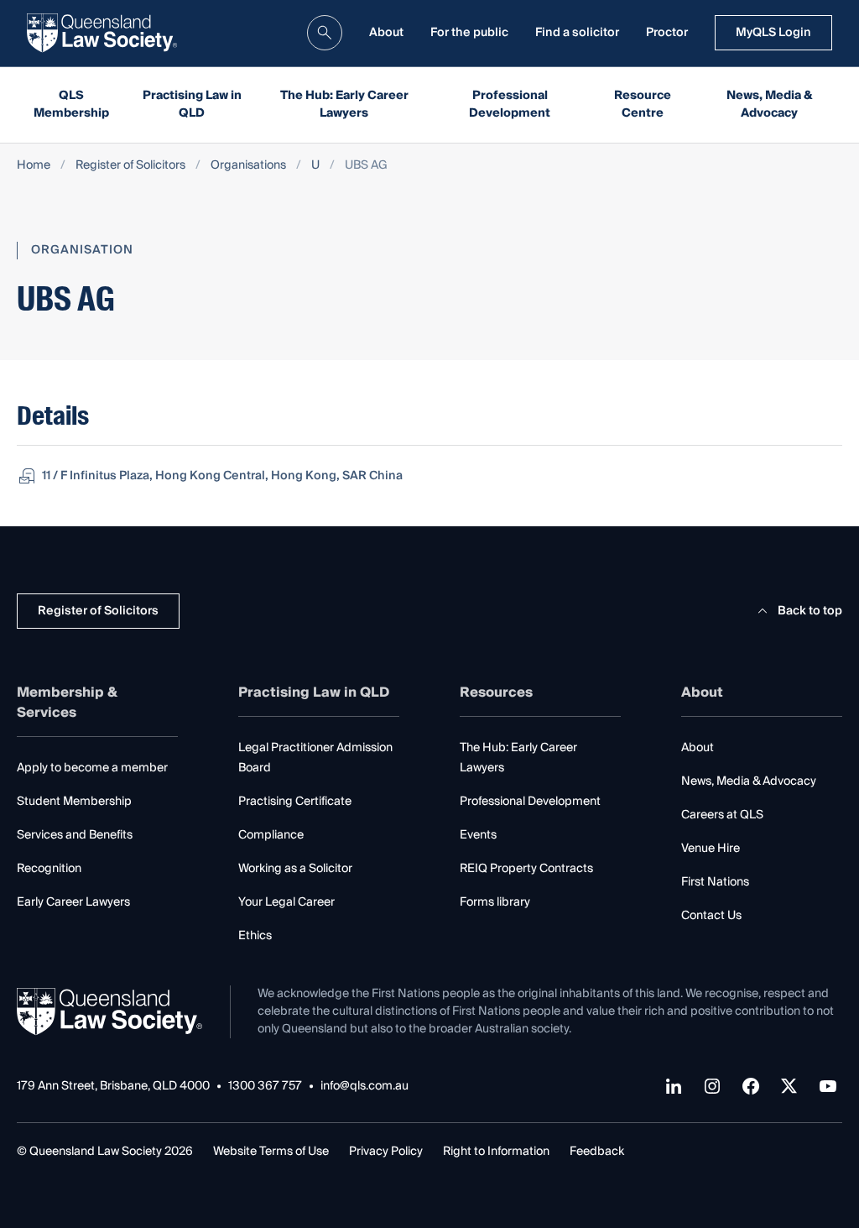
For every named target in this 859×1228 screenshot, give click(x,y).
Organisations (248, 166)
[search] (324, 32)
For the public (469, 33)
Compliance (271, 835)
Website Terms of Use (271, 1152)
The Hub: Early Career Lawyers (344, 104)
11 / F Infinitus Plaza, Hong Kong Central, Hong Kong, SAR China (222, 476)
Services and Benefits (75, 835)
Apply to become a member (92, 768)
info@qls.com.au (364, 1086)
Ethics (255, 936)
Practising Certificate (294, 802)
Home (33, 166)
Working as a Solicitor (295, 869)
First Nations (715, 882)
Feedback (597, 1152)
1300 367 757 (265, 1086)
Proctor (667, 33)
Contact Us (711, 916)
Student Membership (74, 802)
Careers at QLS (722, 815)
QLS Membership (71, 104)
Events (478, 835)
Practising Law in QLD (192, 104)
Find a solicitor (577, 33)
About (386, 33)
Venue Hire (710, 849)
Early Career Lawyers (73, 902)
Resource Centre (642, 104)
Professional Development (509, 104)
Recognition (49, 869)
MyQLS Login (773, 33)
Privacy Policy (386, 1152)
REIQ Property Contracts (526, 869)
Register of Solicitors (130, 166)
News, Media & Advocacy (769, 104)
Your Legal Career (286, 902)
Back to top (810, 611)
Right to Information (496, 1152)
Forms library (495, 902)
